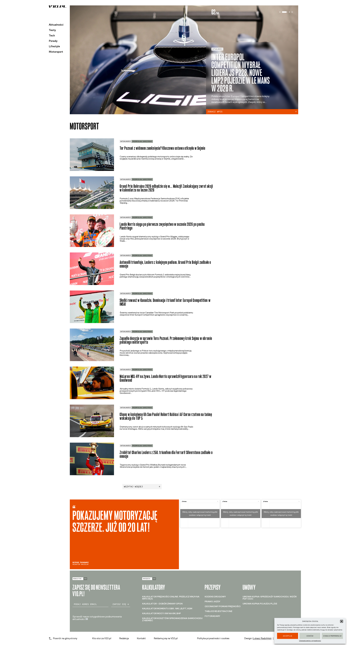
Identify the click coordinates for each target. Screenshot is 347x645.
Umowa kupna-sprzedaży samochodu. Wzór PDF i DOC (270, 597)
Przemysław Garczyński (142, 141)
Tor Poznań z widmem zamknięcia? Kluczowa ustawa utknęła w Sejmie (162, 148)
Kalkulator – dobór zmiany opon (162, 603)
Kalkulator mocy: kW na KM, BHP (161, 613)
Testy (52, 30)
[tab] (280, 12)
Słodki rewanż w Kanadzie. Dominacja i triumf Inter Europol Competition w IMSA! (165, 302)
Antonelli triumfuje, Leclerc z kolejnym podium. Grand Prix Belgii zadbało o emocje (165, 264)
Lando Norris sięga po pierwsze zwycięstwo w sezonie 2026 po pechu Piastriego (162, 226)
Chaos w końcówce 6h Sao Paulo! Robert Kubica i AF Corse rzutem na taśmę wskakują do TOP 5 (166, 416)
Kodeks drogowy (215, 596)
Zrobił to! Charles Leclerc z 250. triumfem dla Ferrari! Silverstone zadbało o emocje (166, 454)
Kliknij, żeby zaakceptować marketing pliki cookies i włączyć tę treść (199, 513)
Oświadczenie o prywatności (310, 641)
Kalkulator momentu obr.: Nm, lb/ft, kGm (167, 608)
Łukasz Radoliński (262, 638)
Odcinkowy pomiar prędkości (222, 606)
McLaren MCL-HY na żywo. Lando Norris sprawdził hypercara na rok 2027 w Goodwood (165, 378)
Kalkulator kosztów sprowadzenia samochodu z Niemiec (172, 619)
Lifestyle (54, 46)
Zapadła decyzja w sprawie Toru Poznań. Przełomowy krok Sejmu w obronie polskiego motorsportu (166, 340)
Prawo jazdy (212, 601)
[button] (341, 621)
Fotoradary (212, 616)
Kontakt (141, 638)
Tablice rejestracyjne (218, 611)
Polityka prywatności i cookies (213, 638)
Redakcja (124, 638)
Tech (52, 35)
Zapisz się (119, 604)
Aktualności (56, 24)
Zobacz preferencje (332, 636)
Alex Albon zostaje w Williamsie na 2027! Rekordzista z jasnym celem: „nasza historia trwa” (238, 72)
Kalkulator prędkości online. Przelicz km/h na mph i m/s (170, 597)
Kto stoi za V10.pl (101, 638)
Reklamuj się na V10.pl (166, 638)
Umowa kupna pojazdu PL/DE (260, 603)
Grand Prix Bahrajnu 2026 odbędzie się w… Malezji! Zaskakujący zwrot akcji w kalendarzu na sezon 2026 (166, 188)
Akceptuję (287, 636)
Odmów (309, 636)
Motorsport (56, 51)
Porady (53, 41)
